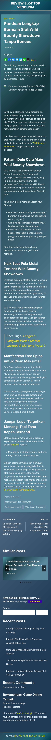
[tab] (20, 582)
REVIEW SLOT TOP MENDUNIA (18, 502)
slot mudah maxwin (13, 507)
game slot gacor (12, 497)
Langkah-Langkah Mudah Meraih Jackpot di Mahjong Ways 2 (26, 340)
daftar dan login (25, 713)
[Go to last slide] (7, 568)
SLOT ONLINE (9, 19)
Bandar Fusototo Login (14, 703)
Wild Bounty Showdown (35, 507)
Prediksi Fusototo (11, 707)
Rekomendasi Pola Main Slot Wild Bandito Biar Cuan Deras (39, 526)
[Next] (44, 568)
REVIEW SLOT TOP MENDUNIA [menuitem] (19, 490)
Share (33, 60)
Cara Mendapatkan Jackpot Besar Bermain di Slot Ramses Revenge (24, 565)
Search (6, 608)
